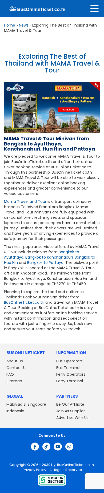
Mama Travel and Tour (25, 201)
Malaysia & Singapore (26, 404)
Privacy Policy (34, 469)
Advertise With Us (72, 417)
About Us (14, 361)
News (24, 25)
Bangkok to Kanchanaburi (49, 257)
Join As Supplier (70, 411)
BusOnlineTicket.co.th (24, 302)
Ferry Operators (70, 374)
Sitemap (14, 381)
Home (9, 25)
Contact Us (16, 367)
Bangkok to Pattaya (45, 262)
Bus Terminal (68, 367)
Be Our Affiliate (70, 404)
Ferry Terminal (69, 381)
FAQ (10, 374)
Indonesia (15, 411)
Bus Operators (69, 361)
